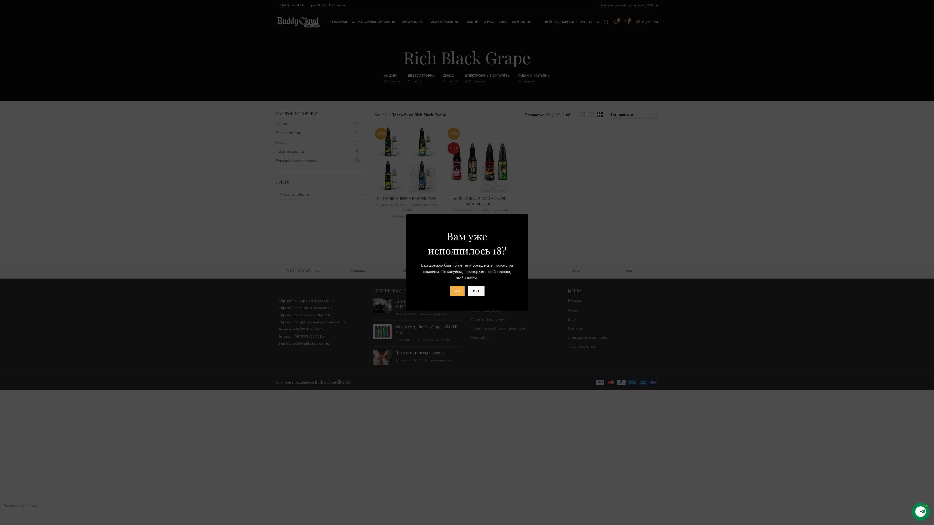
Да (457, 291)
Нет (476, 291)
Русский (11, 506)
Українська (29, 506)
